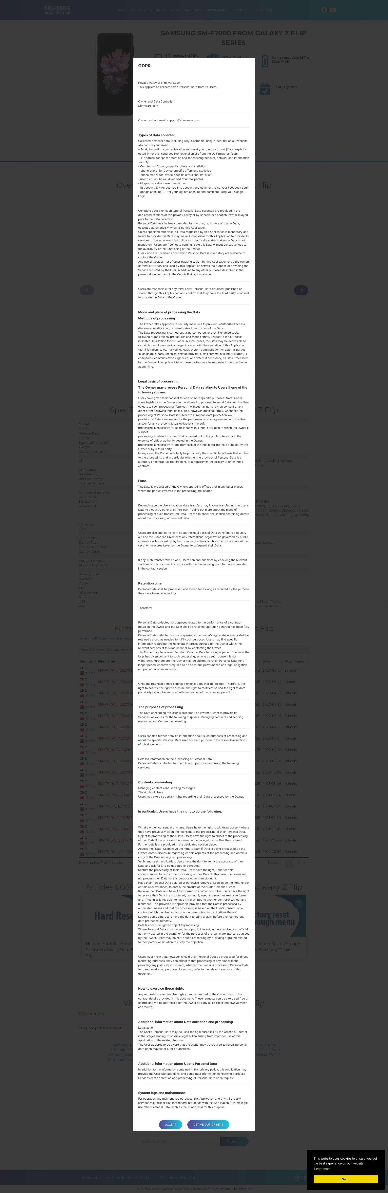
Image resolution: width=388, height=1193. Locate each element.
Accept (170, 1124)
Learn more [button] (322, 1169)
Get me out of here (208, 1124)
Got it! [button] (346, 1179)
